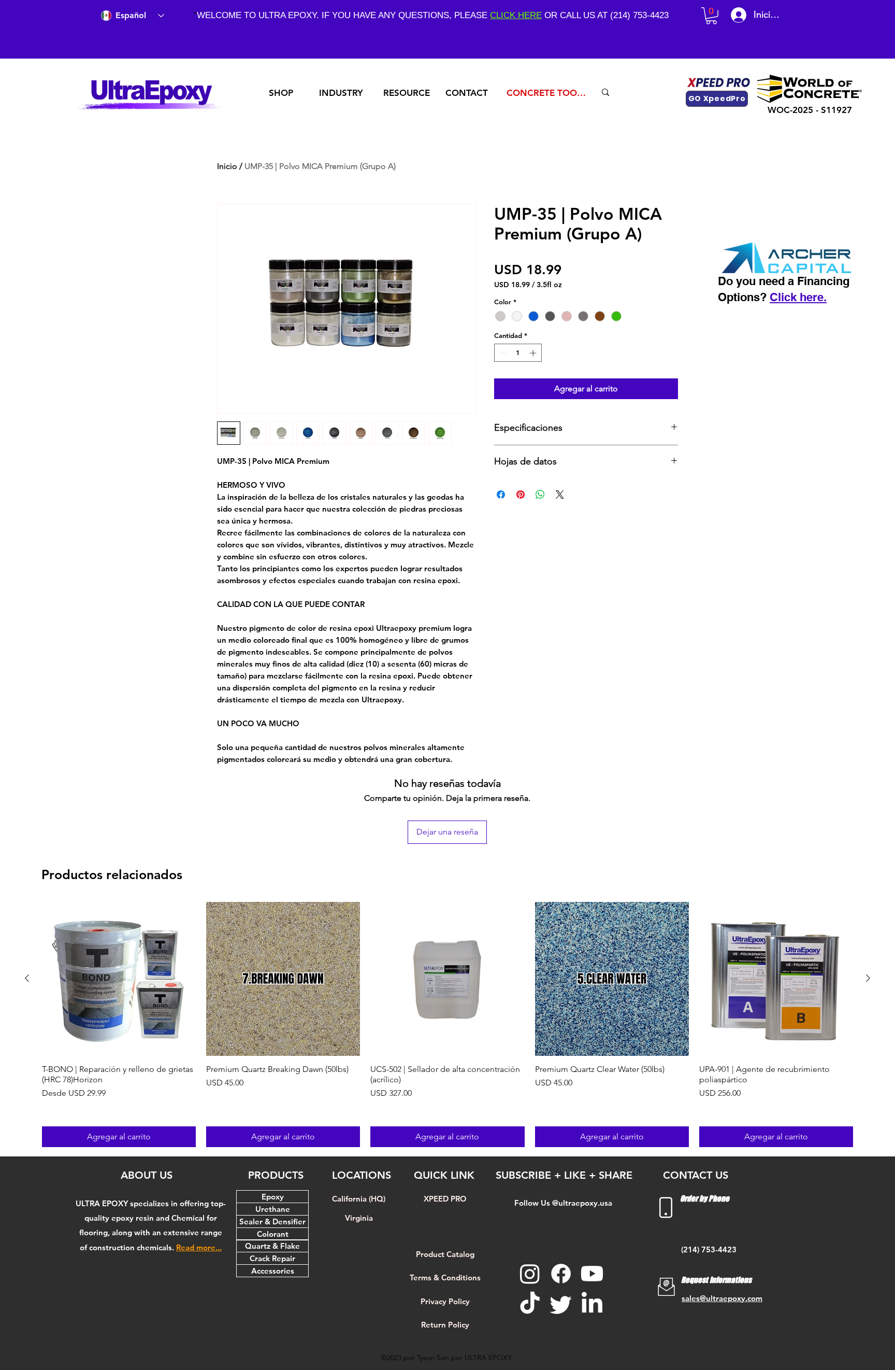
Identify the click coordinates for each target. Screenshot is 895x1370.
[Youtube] (592, 1274)
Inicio (227, 166)
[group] (447, 1024)
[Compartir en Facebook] (501, 494)
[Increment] (534, 353)
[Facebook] (561, 1274)
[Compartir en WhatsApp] (540, 494)
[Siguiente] (868, 978)
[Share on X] (560, 494)
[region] (285, 93)
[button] (711, 15)
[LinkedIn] (592, 1304)
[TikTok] (530, 1304)
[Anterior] (27, 978)
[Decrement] (502, 353)
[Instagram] (530, 1274)
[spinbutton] (518, 353)
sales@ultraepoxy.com (722, 1298)
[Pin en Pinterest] (520, 494)
